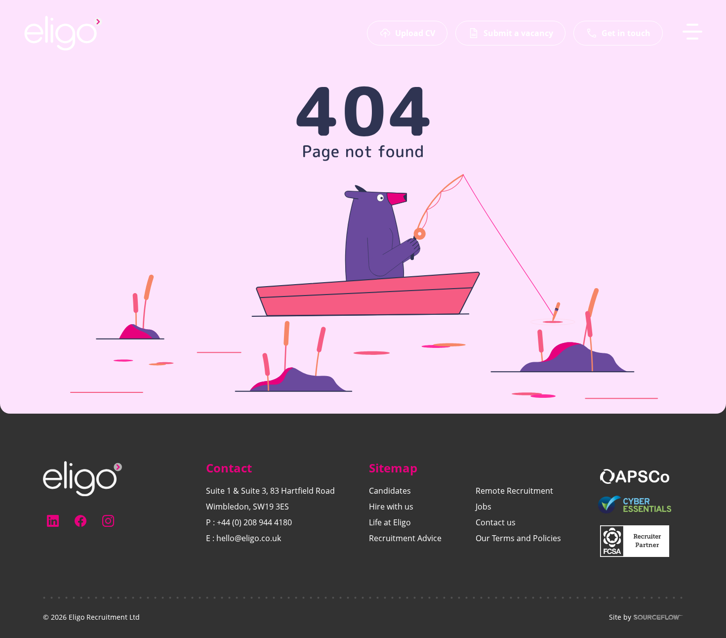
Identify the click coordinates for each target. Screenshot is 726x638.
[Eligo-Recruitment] (63, 33)
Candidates (390, 490)
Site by (620, 617)
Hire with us (391, 506)
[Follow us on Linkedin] (53, 521)
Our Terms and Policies (518, 538)
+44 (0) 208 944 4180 (254, 522)
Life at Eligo (390, 522)
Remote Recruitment (514, 490)
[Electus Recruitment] (82, 477)
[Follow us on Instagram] (108, 521)
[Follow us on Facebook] (80, 521)
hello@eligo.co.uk (248, 538)
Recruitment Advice (405, 538)
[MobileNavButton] (692, 32)
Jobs (483, 506)
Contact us (496, 522)
